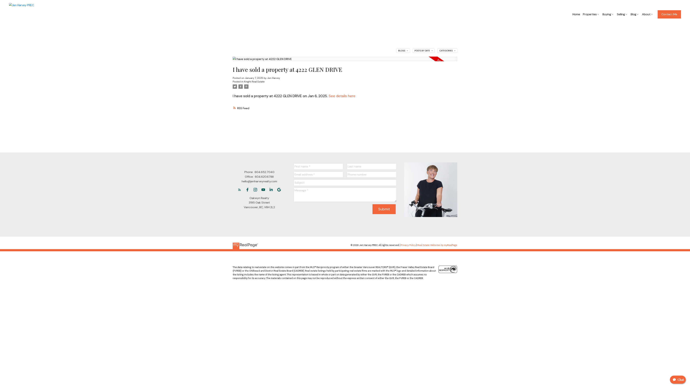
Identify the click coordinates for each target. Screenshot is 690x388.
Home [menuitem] (576, 14)
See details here (342, 96)
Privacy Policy (408, 245)
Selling (621, 14)
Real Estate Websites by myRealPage (437, 245)
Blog (633, 14)
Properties (590, 14)
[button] (669, 14)
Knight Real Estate (254, 81)
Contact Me (669, 14)
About (646, 14)
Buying (606, 14)
